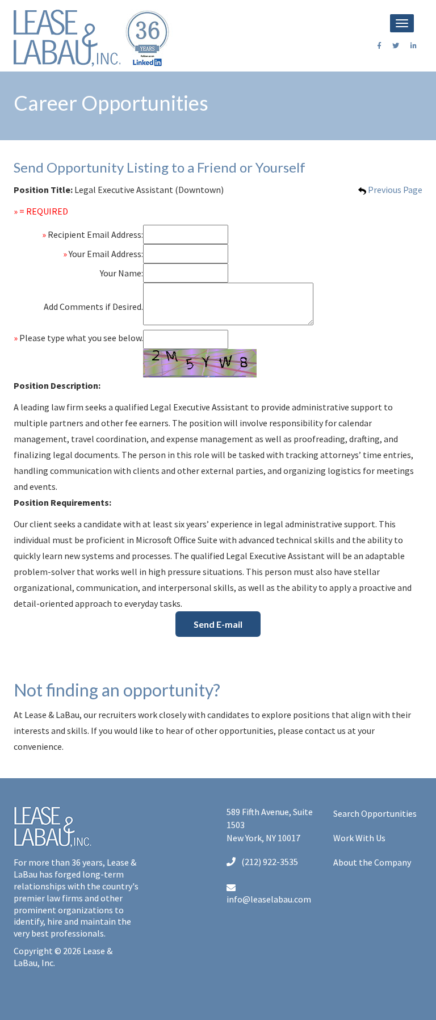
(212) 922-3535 (269, 861)
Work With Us (359, 837)
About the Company (372, 862)
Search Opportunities (375, 813)
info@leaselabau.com (269, 899)
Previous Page (394, 189)
